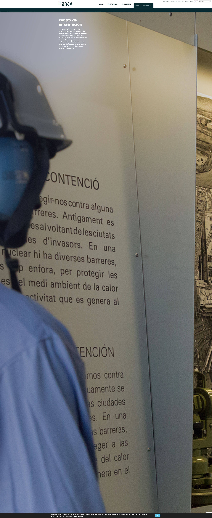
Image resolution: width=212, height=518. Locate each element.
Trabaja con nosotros (177, 1)
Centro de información (143, 5)
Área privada (189, 1)
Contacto (166, 1)
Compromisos (112, 4)
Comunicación (126, 4)
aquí (82, 516)
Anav (101, 4)
